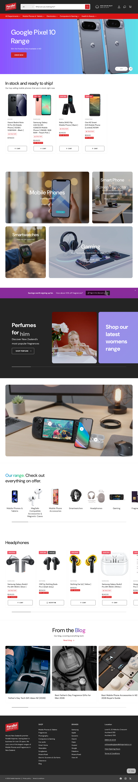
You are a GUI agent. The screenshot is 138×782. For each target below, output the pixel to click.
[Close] (135, 290)
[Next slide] (126, 69)
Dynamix (75, 736)
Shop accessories (111, 199)
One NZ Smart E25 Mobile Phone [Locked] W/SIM (92, 125)
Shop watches (24, 245)
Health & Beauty (88, 16)
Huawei (74, 745)
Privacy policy (27, 778)
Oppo (74, 742)
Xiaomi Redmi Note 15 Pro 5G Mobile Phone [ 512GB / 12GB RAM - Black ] (16, 126)
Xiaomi (74, 739)
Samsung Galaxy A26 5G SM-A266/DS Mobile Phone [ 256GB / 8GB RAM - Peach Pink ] (42, 127)
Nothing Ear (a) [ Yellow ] (80, 584)
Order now (18, 55)
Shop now (45, 204)
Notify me (52, 603)
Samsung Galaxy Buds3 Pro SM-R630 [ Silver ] (17, 585)
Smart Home (43, 745)
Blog (40, 764)
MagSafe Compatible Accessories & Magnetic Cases (35, 512)
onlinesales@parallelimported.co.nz (118, 744)
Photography (43, 736)
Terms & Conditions (112, 753)
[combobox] (62, 7)
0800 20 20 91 (110, 740)
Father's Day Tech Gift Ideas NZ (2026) (26, 698)
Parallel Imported (15, 778)
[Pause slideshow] (131, 69)
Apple (74, 733)
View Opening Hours (112, 749)
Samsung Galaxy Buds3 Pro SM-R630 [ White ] (112, 585)
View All (74, 757)
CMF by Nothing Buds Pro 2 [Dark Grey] (48, 585)
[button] (130, 7)
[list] (69, 338)
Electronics (51, 16)
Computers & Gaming (68, 16)
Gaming (116, 508)
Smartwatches (76, 508)
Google (74, 748)
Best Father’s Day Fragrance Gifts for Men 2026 (73, 697)
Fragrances (42, 733)
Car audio (42, 742)
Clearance (42, 761)
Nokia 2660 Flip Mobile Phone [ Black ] (68, 123)
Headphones (96, 508)
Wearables (42, 748)
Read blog (67, 640)
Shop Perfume (22, 351)
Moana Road (43, 754)
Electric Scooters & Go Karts (49, 757)
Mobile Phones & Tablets (32, 16)
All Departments (11, 16)
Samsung (75, 730)
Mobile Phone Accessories (55, 509)
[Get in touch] (124, 7)
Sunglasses (42, 751)
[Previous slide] (117, 69)
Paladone (75, 751)
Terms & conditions (38, 778)
